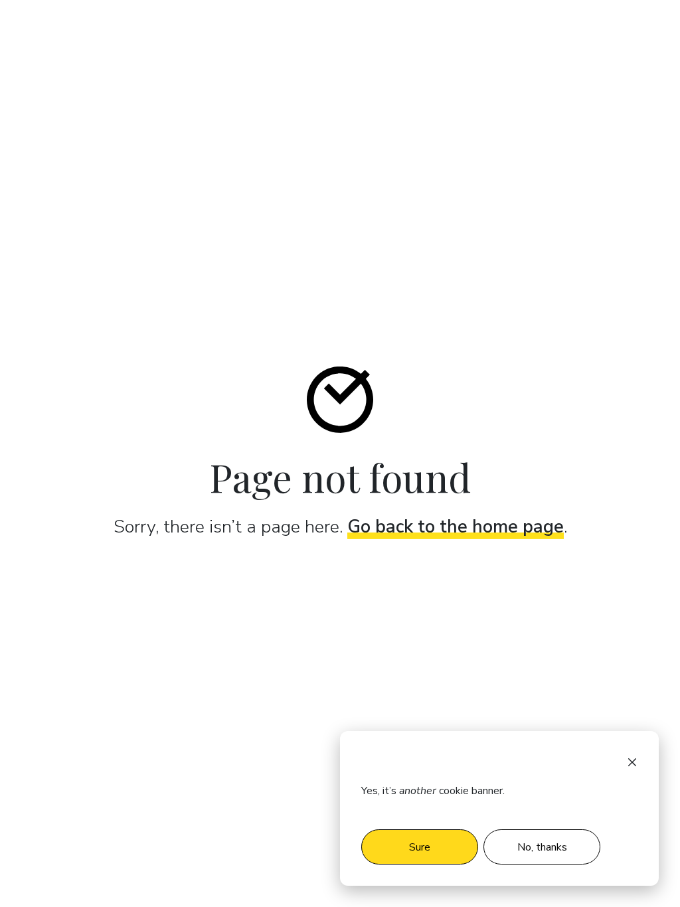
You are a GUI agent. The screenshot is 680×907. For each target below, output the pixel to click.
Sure (419, 847)
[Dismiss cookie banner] (632, 761)
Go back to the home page (455, 527)
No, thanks (542, 847)
